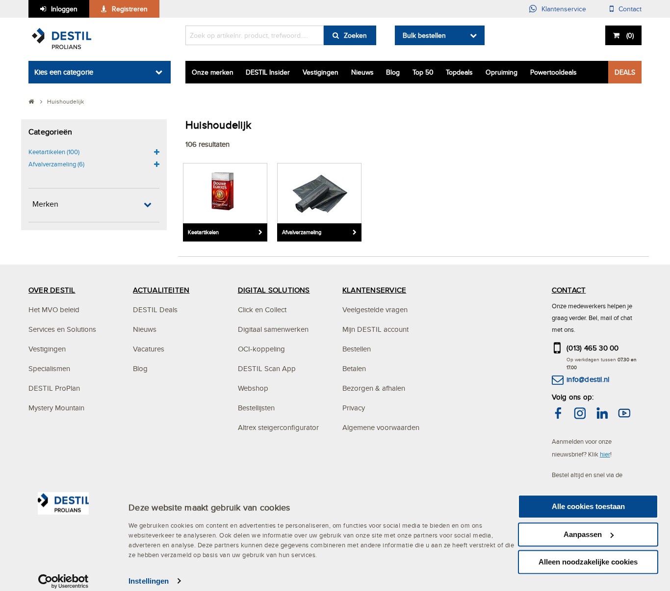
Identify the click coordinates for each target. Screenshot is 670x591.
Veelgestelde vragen (375, 309)
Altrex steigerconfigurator (278, 427)
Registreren (130, 9)
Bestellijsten (256, 408)
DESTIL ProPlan (54, 388)
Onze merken (212, 72)
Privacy (353, 408)
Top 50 (423, 72)
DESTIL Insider (268, 72)
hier (605, 454)
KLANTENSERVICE (374, 290)
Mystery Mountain (56, 408)
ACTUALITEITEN (161, 290)
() (630, 35)
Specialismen (49, 368)
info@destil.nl (588, 379)
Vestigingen (320, 72)
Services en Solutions (62, 329)
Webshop (253, 388)
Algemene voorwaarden (380, 427)
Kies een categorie (63, 72)
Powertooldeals (553, 72)
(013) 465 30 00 (593, 348)
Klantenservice (563, 9)
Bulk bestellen (424, 35)
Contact (630, 9)
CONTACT (569, 290)
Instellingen (149, 581)
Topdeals (459, 72)
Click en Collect (262, 309)
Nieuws (362, 72)
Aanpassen (583, 534)
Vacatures (148, 349)
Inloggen (64, 9)
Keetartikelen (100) (53, 151)
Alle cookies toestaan (588, 506)
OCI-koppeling (261, 349)
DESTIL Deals (155, 309)
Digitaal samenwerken (273, 329)
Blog (393, 72)
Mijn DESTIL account (375, 329)
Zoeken (355, 35)
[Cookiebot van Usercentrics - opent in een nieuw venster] (63, 581)
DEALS (625, 72)
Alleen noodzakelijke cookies (588, 562)
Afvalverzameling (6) (56, 164)
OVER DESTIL (52, 290)
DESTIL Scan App (267, 368)
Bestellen (356, 349)
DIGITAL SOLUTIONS (274, 290)
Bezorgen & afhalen (373, 388)
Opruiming (501, 72)
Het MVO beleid (53, 309)
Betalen (354, 368)
